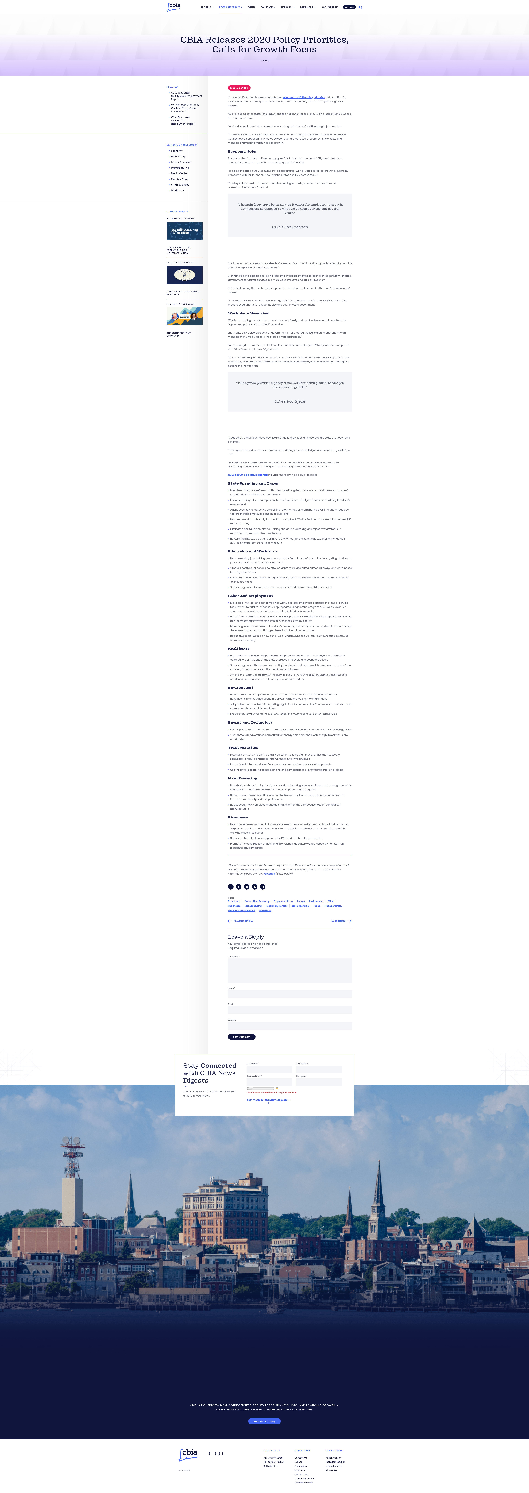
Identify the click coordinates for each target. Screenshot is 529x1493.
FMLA (331, 901)
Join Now (349, 7)
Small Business (180, 184)
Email (231, 1004)
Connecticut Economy (256, 901)
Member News (180, 179)
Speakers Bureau (304, 1482)
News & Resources (229, 7)
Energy (301, 901)
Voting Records (334, 1466)
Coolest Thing (329, 7)
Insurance (287, 7)
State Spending (300, 905)
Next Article (338, 921)
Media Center (179, 173)
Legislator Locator (335, 1462)
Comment (234, 956)
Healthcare (234, 905)
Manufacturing (253, 905)
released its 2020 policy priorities (304, 97)
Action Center (333, 1457)
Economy (177, 151)
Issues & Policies (181, 162)
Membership (307, 7)
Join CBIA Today (264, 1421)
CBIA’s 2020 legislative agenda (248, 475)
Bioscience (234, 901)
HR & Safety (178, 156)
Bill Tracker (332, 1470)
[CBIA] (173, 7)
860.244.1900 (270, 1466)
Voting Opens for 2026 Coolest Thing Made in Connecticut (185, 108)
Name (231, 988)
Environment (316, 901)
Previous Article (243, 921)
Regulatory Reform (276, 905)
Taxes (316, 905)
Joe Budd (269, 873)
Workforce (265, 910)
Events (251, 7)
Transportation (333, 905)
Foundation (268, 7)
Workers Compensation (241, 910)
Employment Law (283, 901)
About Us (206, 7)
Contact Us (301, 1457)
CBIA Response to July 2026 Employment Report (186, 96)
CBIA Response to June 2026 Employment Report (183, 121)
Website (232, 1020)
